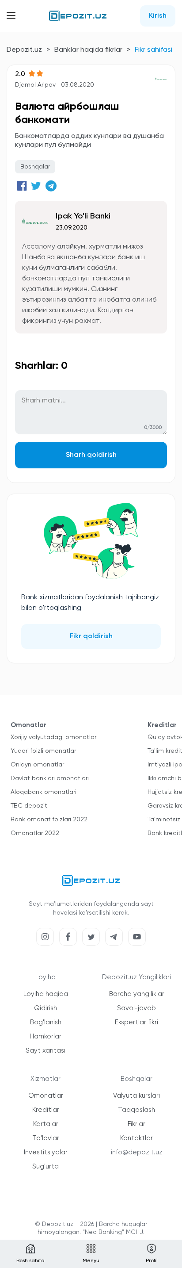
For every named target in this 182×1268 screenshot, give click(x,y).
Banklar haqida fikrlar (88, 50)
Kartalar (45, 1124)
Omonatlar (45, 1095)
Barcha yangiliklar (136, 994)
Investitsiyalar (46, 1152)
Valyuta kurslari (136, 1095)
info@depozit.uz (137, 1152)
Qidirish (45, 1008)
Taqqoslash (136, 1110)
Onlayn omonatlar (37, 765)
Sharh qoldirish (91, 455)
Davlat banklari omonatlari (50, 778)
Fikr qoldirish (91, 636)
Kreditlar (45, 1110)
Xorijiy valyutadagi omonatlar (53, 737)
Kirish (158, 15)
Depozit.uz (24, 50)
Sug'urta (45, 1166)
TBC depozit (29, 806)
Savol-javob (136, 1008)
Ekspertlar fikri (136, 1022)
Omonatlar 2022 (35, 833)
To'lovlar (45, 1138)
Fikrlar (136, 1124)
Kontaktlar (136, 1138)
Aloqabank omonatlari (43, 792)
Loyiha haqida (45, 994)
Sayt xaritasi (45, 1050)
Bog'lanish (45, 1022)
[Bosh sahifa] (77, 16)
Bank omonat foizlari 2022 (49, 819)
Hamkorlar (45, 1036)
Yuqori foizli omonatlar (43, 751)
